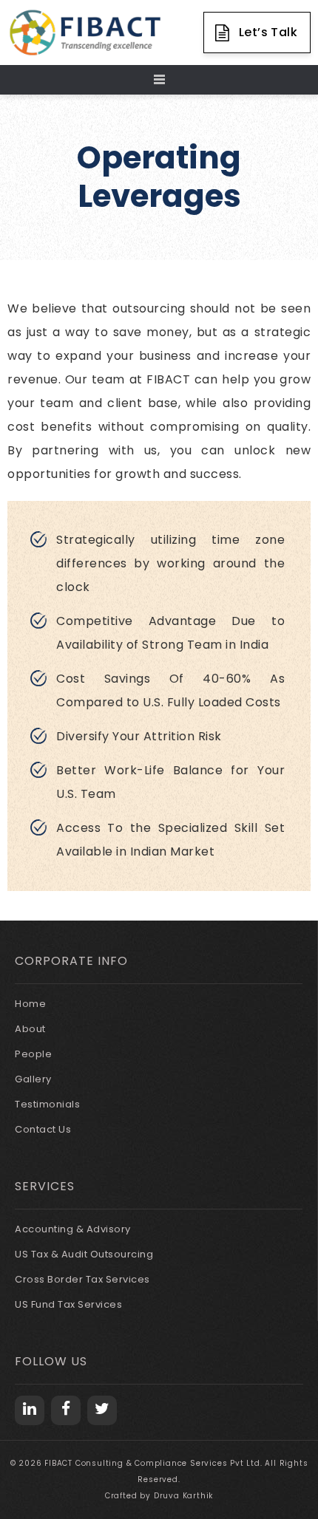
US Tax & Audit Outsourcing (84, 1254)
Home (30, 1004)
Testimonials (47, 1104)
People (33, 1054)
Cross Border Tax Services (82, 1279)
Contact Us (43, 1129)
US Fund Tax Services (68, 1304)
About (30, 1029)
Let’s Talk (268, 32)
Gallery (33, 1079)
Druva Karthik (183, 1495)
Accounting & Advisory (73, 1229)
